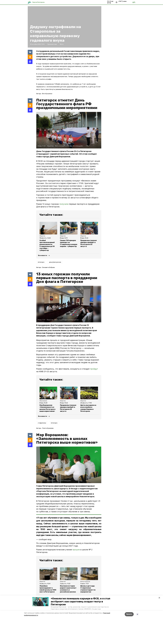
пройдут (94, 369)
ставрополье (42, 423)
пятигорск (41, 262)
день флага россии (55, 262)
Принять (129, 614)
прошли (76, 549)
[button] (40, 601)
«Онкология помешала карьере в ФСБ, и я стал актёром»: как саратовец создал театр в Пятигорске (80, 601)
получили (63, 204)
